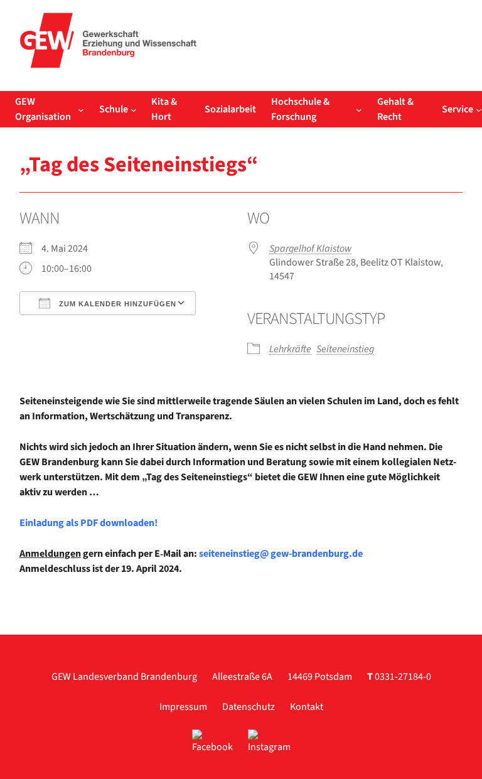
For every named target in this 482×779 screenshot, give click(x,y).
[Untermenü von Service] (479, 109)
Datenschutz (248, 707)
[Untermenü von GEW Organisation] (81, 109)
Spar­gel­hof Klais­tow (310, 248)
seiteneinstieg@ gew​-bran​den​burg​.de (281, 554)
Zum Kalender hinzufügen (116, 304)
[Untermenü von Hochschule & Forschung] (359, 109)
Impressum (183, 707)
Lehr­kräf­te (290, 349)
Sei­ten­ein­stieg (345, 349)
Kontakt (306, 707)
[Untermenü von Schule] (134, 109)
